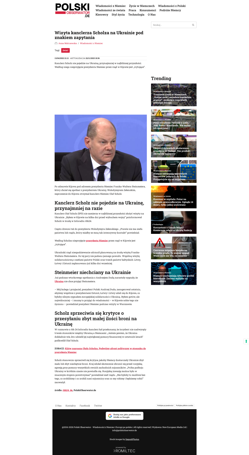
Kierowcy (102, 14)
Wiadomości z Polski (172, 6)
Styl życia (118, 14)
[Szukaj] (193, 25)
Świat (65, 50)
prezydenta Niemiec (97, 240)
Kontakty (71, 405)
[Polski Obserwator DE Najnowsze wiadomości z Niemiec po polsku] (73, 10)
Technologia (136, 14)
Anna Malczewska (68, 43)
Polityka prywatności (165, 405)
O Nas (152, 14)
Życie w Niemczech (142, 6)
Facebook (85, 405)
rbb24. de (67, 390)
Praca (132, 10)
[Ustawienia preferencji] (246, 341)
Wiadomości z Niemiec (111, 6)
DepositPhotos (132, 439)
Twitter (98, 405)
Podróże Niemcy (170, 10)
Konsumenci (148, 10)
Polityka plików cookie (184, 405)
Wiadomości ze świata (110, 10)
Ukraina (59, 281)
